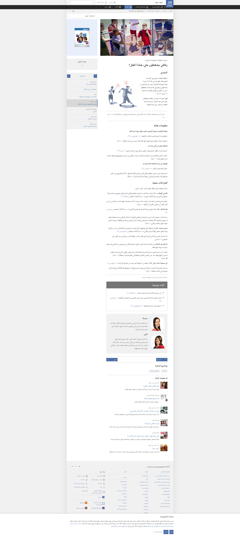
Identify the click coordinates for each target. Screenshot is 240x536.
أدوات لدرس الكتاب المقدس (164, 485)
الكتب (147, 479)
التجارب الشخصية (123, 506)
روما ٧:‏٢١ (120, 150)
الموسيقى (146, 513)
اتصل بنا (125, 488)
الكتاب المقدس (145, 476)
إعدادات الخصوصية (116, 526)
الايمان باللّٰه (167, 500)
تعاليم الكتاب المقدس (165, 472)
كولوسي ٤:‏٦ (110, 263)
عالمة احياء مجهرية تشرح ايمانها (88, 95)
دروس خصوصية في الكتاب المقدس (162, 482)
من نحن (125, 477)
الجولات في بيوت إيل (122, 491)
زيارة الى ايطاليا (92, 118)
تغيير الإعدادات (157, 532)
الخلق (91, 110)
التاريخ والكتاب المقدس (164, 507)
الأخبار (125, 472)
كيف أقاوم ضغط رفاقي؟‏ (151, 386)
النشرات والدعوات (144, 485)
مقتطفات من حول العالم (90, 89)
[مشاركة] (73, 11)
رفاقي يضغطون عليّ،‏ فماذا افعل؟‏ (87, 103)
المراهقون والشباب (166, 494)
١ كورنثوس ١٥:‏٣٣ (133, 136)
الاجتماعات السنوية (122, 500)
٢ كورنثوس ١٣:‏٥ (136, 306)
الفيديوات (146, 510)
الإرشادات (146, 503)
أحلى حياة (155, 448)
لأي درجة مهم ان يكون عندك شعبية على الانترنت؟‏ (143, 436)
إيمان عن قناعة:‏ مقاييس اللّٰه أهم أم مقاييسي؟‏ (144, 411)
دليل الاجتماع (145, 494)
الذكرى (125, 497)
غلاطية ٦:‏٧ (130, 293)
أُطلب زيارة (124, 485)
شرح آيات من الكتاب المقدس (163, 479)
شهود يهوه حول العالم (122, 509)
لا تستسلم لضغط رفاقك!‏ (151, 398)
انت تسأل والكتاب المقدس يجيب (162, 476)
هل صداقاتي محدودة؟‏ (152, 423)
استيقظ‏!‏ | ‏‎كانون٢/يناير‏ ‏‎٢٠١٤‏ (153, 11)
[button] (142, 7)
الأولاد (168, 497)
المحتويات (82, 76)
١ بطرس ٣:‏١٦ (146, 168)
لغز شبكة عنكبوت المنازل (90, 125)
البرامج (146, 497)
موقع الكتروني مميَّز (91, 83)
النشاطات (125, 503)
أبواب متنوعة (145, 488)
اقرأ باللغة (92, 16)
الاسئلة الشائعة (123, 482)
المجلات (164, 11)
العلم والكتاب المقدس (165, 503)
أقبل (171, 532)
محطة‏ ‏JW (146, 507)
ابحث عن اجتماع (82, 476)
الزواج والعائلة (167, 491)
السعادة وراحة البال (165, 488)
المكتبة (170, 11)
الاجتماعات (124, 494)
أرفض (166, 532)
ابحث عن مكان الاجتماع (98, 480)
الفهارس (146, 500)
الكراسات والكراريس (143, 482)
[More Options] (69, 11)
